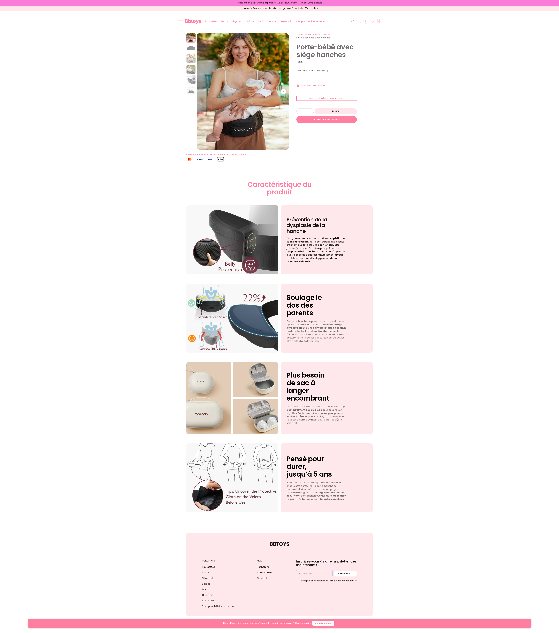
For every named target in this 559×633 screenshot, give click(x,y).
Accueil (300, 34)
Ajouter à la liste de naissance (326, 98)
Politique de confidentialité (343, 580)
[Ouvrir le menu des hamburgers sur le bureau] (180, 21)
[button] (352, 21)
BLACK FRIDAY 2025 (317, 34)
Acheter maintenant (326, 119)
